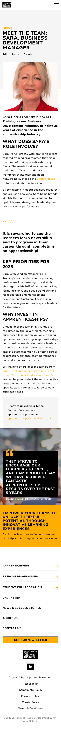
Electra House (46, 179)
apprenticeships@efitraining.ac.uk (29, 418)
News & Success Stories (22, 608)
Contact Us (12, 628)
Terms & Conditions (30, 708)
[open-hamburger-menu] (56, 5)
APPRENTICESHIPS (16, 565)
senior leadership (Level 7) (35, 375)
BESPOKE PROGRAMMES (20, 576)
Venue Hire (11, 598)
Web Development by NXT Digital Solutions (39, 719)
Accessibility (30, 684)
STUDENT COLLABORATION (22, 587)
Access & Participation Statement (30, 677)
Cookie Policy (30, 702)
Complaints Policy (30, 690)
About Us (10, 618)
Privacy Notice (30, 696)
